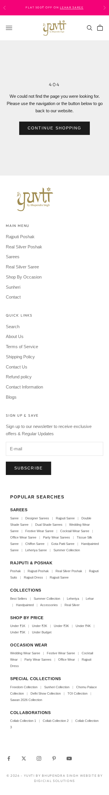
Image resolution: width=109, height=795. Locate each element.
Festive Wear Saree (39, 531)
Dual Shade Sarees (48, 524)
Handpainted (25, 605)
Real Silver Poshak (24, 246)
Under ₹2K (39, 626)
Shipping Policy (20, 356)
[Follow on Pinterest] (54, 758)
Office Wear (66, 659)
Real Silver (72, 605)
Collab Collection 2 (56, 720)
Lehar (90, 598)
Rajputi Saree (65, 518)
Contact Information (24, 386)
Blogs (11, 397)
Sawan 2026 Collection (26, 700)
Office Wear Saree (23, 537)
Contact (13, 296)
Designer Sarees (37, 518)
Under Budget (41, 632)
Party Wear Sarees (56, 537)
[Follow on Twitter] (24, 758)
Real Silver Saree (22, 266)
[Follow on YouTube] (69, 758)
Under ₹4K (83, 626)
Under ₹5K (17, 632)
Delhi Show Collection (46, 693)
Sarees (12, 256)
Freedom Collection (23, 687)
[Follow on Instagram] (39, 758)
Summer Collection (66, 550)
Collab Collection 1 (23, 720)
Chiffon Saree (34, 543)
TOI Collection (77, 693)
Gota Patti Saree (62, 543)
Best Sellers (18, 598)
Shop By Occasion (24, 276)
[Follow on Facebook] (9, 758)
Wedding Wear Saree (25, 653)
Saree (14, 518)
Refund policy (19, 376)
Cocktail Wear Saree (74, 531)
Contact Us (16, 366)
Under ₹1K (17, 626)
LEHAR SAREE (72, 7)
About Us (15, 336)
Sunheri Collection (56, 687)
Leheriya (73, 598)
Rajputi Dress (33, 577)
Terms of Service (22, 346)
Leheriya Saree (36, 550)
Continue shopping (55, 128)
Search (12, 326)
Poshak (15, 571)
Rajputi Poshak (20, 236)
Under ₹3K (61, 626)
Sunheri (13, 287)
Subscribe (28, 468)
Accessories (49, 605)
